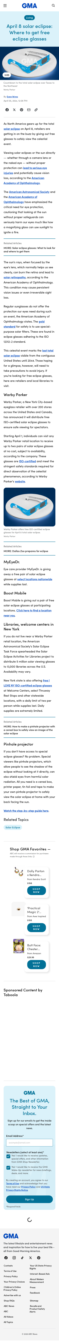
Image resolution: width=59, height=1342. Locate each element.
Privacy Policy (28, 1186)
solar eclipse (12, 129)
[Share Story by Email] (28, 109)
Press (32, 1287)
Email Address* (15, 1135)
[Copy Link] (36, 109)
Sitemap (34, 1300)
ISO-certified (27, 461)
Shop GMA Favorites (28, 848)
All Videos (8, 1316)
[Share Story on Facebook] (7, 109)
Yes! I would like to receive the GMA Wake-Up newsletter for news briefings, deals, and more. (31, 1170)
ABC (6, 1311)
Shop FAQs (9, 1300)
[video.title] (29, 63)
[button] (5, 5)
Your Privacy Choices (14, 1281)
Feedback (35, 1292)
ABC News (9, 1305)
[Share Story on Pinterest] (21, 109)
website (20, 481)
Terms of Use (12, 1183)
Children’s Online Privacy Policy (12, 1288)
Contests (8, 1265)
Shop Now (36, 890)
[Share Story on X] (14, 109)
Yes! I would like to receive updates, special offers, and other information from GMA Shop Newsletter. (29, 1158)
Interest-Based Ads (40, 1273)
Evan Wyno (12, 96)
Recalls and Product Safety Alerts (37, 1308)
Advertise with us (12, 1295)
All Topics (8, 1322)
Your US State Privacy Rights (41, 1267)
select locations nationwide (34, 579)
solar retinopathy (15, 277)
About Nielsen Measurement (37, 1280)
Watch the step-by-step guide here (26, 811)
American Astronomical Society (29, 192)
